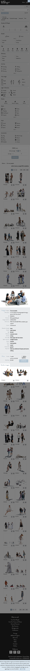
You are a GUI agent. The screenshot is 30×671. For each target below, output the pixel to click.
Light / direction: (6, 339)
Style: (8, 345)
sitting (11, 336)
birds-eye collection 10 (15, 349)
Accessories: (7, 347)
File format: (7, 321)
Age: (8, 332)
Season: (7, 341)
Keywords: (7, 348)
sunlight (12, 339)
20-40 (11, 332)
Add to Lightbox (24, 356)
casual (11, 345)
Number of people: (5, 328)
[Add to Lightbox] (14, 380)
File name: (7, 318)
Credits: (7, 356)
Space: (8, 343)
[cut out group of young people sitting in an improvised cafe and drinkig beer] (8, 374)
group (22, 349)
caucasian (12, 334)
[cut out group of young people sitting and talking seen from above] (22, 374)
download (23, 361)
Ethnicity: (7, 334)
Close (22, 669)
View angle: (7, 337)
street (11, 343)
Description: (7, 312)
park (25, 349)
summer (12, 341)
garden (14, 343)
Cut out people (13, 310)
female (14, 330)
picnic (27, 349)
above (21, 337)
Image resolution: (6, 320)
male (11, 330)
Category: (7, 310)
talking (11, 350)
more (11, 328)
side (16, 337)
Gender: (7, 330)
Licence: (7, 325)
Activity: (7, 335)
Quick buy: (7, 360)
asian (16, 334)
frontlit (16, 339)
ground (11, 347)
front (18, 337)
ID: (8, 316)
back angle (12, 337)
